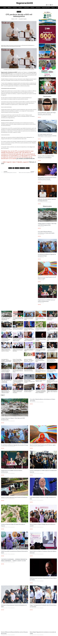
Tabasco (27, 168)
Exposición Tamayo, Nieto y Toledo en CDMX (41, 381)
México (9, 7)
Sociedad (19, 11)
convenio (17, 168)
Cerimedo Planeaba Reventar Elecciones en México (40, 360)
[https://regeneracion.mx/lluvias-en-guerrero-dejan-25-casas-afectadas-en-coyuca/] (40, 324)
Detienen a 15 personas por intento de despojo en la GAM (52, 339)
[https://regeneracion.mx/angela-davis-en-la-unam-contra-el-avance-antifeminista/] (51, 314)
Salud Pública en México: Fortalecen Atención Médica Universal (17, 339)
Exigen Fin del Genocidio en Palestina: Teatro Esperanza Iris (52, 391)
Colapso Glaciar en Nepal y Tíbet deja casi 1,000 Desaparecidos (6, 318)
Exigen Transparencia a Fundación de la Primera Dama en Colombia (5, 350)
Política (15, 7)
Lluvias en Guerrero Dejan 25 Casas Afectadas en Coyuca (40, 329)
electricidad (22, 168)
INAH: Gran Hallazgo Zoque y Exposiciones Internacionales (6, 381)
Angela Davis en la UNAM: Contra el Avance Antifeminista (51, 318)
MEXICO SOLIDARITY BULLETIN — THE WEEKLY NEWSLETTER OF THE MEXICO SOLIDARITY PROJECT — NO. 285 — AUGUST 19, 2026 (29, 360)
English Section (46, 7)
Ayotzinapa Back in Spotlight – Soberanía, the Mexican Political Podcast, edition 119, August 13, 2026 (6, 360)
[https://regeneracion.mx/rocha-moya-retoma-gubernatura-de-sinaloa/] (29, 366)
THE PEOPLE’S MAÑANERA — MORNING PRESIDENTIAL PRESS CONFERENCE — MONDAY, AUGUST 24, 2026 (52, 350)
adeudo (10, 168)
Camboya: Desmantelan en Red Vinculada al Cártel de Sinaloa (18, 370)
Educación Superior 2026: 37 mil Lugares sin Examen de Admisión (40, 350)
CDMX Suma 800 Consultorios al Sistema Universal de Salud (5, 339)
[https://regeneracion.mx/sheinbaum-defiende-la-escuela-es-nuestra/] (29, 387)
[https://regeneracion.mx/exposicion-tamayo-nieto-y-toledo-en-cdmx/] (40, 377)
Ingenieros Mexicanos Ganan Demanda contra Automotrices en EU (51, 360)
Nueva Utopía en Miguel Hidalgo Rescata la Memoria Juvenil (52, 329)
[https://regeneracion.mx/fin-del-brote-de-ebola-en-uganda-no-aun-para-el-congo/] (29, 314)
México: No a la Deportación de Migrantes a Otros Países (41, 370)
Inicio (4, 7)
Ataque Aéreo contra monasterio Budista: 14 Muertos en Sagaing (5, 370)
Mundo (20, 7)
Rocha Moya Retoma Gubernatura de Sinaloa (28, 370)
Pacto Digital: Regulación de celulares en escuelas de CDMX (29, 350)
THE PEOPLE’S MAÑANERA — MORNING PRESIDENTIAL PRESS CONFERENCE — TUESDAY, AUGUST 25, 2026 (29, 339)
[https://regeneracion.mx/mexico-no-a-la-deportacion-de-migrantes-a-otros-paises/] (40, 366)
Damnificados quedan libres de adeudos (7, 120)
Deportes (38, 7)
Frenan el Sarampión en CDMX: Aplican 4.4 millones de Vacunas (6, 329)
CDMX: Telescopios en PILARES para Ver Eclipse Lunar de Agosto (51, 370)
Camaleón (26, 7)
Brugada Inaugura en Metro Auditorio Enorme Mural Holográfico (18, 391)
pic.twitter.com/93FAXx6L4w (26, 158)
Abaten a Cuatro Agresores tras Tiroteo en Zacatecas (18, 329)
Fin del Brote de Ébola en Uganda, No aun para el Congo (29, 318)
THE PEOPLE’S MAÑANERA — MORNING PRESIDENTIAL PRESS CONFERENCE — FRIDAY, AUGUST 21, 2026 (18, 381)
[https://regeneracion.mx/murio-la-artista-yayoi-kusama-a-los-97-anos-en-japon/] (40, 314)
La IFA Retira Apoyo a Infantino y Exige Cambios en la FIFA (29, 329)
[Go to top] (56, 634)
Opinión (32, 7)
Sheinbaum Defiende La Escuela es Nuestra (28, 391)
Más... (3, 395)
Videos (53, 7)
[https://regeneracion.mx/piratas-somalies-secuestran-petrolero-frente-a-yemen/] (29, 377)
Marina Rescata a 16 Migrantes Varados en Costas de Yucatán (5, 391)
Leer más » (39, 117)
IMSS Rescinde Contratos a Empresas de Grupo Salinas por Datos (41, 339)
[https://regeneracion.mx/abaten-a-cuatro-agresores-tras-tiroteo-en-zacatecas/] (17, 324)
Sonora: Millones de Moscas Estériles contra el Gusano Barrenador (18, 350)
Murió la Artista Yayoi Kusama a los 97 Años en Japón (40, 318)
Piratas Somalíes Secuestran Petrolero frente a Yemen (29, 381)
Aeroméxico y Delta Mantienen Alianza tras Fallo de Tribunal (52, 381)
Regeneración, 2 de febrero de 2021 (9, 72)
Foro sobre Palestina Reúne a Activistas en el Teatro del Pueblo (18, 318)
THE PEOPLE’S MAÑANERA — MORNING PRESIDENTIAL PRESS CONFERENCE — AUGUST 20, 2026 (41, 391)
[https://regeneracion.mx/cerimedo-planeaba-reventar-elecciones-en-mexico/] (40, 356)
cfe (13, 168)
